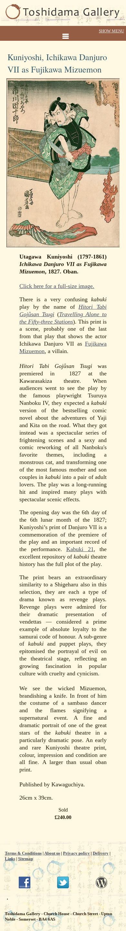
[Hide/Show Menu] (63, 34)
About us (52, 853)
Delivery (101, 853)
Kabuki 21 (80, 549)
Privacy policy (76, 853)
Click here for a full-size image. (56, 286)
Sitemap (25, 858)
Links (10, 858)
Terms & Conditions (23, 853)
